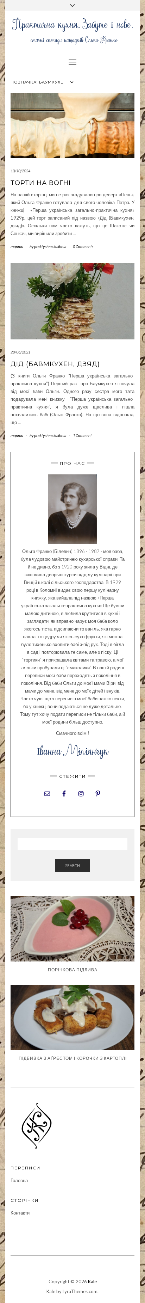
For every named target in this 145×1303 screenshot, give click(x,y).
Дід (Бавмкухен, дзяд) (55, 364)
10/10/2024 (20, 170)
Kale (92, 1281)
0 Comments (83, 246)
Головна (19, 1180)
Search (72, 865)
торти (17, 246)
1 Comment (82, 435)
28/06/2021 (20, 352)
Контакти (20, 1213)
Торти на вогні (41, 183)
